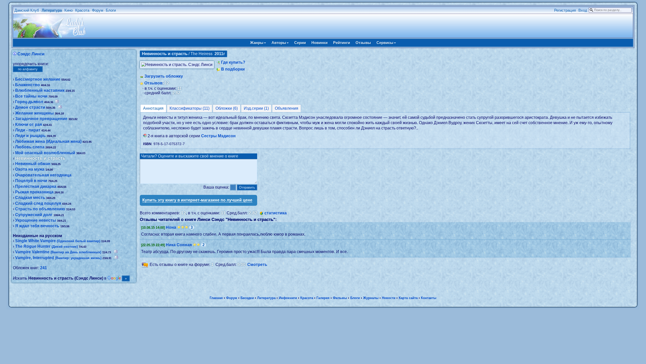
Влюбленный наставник (40, 90)
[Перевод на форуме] (57, 102)
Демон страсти (30, 107)
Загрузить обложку (163, 76)
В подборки (233, 69)
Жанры (256, 42)
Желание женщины (34, 113)
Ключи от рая (28, 124)
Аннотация (153, 108)
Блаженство (27, 85)
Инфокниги (288, 298)
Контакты (428, 298)
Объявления (286, 108)
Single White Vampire (57, 241)
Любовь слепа (29, 147)
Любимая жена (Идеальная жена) (48, 141)
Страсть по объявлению (40, 209)
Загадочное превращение (41, 119)
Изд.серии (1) (256, 108)
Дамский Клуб (26, 10)
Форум (97, 10)
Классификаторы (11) (189, 108)
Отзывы (363, 42)
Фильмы (340, 298)
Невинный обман (32, 164)
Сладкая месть (30, 197)
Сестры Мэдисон (218, 136)
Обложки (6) (227, 108)
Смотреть (257, 264)
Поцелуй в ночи (31, 180)
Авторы (279, 42)
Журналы (371, 298)
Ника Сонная (179, 245)
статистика (275, 213)
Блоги (111, 10)
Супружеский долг (33, 215)
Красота (82, 10)
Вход (582, 10)
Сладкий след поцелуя (38, 203)
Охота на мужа (29, 169)
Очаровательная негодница (43, 175)
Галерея (323, 298)
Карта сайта (408, 298)
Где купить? (233, 62)
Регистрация (565, 10)
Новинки (319, 42)
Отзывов (153, 83)
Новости (388, 298)
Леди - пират (27, 130)
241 (43, 268)
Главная (216, 298)
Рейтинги (341, 42)
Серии (300, 42)
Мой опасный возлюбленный (45, 153)
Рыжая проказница (34, 192)
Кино (68, 10)
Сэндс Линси (30, 54)
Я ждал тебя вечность (37, 226)
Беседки (247, 298)
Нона (171, 227)
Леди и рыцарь (30, 135)
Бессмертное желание (37, 79)
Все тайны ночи (31, 96)
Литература (52, 10)
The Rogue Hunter (46, 246)
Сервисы (384, 42)
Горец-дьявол (29, 102)
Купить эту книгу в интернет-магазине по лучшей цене (197, 200)
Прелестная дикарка (35, 186)
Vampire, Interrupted (58, 258)
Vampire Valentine (58, 252)
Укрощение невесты (35, 220)
